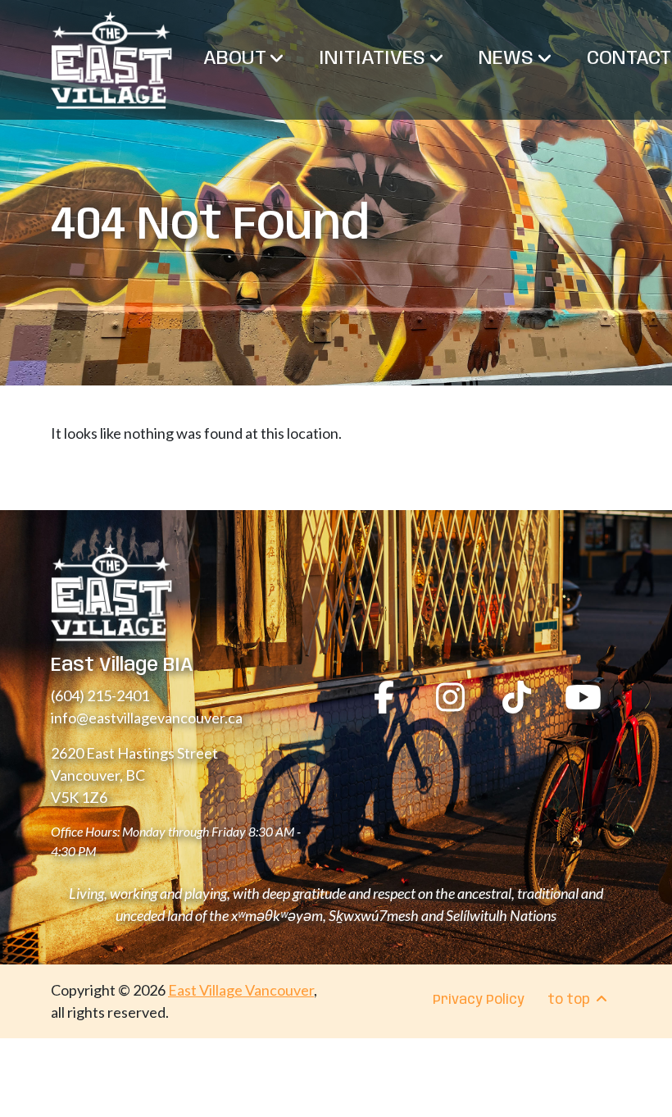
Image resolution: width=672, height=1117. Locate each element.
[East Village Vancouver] (111, 60)
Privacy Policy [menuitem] (478, 1000)
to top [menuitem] (570, 1000)
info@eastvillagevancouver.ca (147, 718)
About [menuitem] (236, 58)
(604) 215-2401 (100, 695)
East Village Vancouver (241, 990)
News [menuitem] (508, 58)
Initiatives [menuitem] (374, 58)
